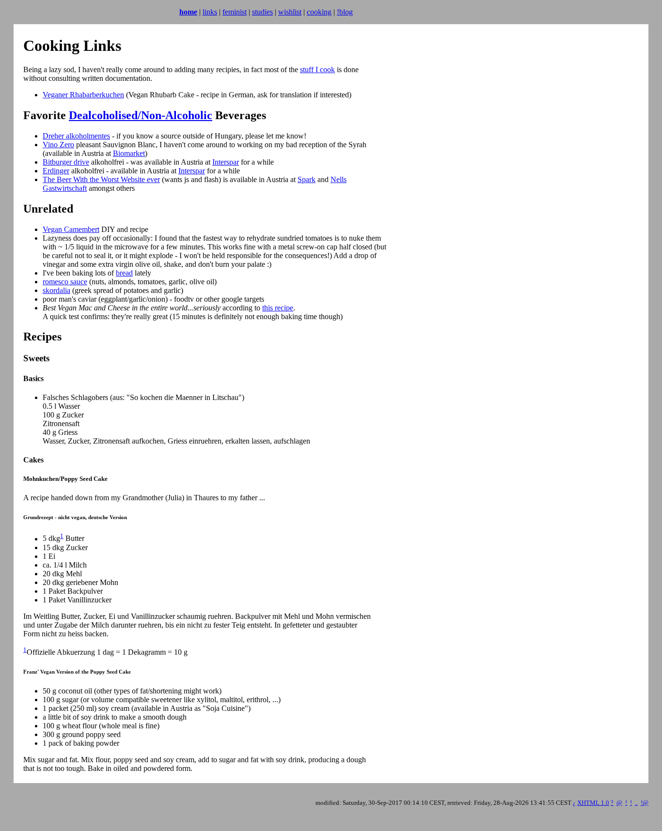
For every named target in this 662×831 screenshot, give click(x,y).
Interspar (225, 162)
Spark (306, 179)
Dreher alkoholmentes (76, 136)
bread (124, 273)
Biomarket (129, 153)
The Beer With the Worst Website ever (101, 179)
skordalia (56, 290)
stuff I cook (317, 69)
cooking (319, 12)
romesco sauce (65, 281)
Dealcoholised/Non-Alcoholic (140, 115)
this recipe (277, 308)
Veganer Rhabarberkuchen (83, 95)
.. (636, 802)
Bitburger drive (66, 162)
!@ (644, 802)
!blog (345, 12)
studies (262, 12)
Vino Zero (58, 144)
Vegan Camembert (71, 229)
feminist (234, 12)
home (188, 12)
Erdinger (56, 171)
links (210, 12)
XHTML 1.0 (593, 802)
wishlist (289, 12)
